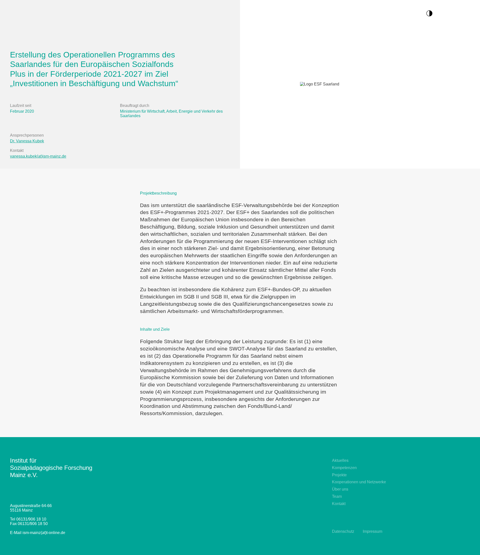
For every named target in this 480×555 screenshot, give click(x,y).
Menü (454, 12)
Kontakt (339, 504)
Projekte (339, 475)
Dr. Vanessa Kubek (27, 141)
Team (337, 496)
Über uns (340, 489)
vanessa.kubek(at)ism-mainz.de (38, 156)
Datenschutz (343, 531)
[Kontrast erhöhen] (432, 12)
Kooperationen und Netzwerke (359, 482)
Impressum (372, 531)
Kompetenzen (344, 468)
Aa (440, 12)
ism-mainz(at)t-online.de (43, 533)
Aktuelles (340, 460)
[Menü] (468, 14)
